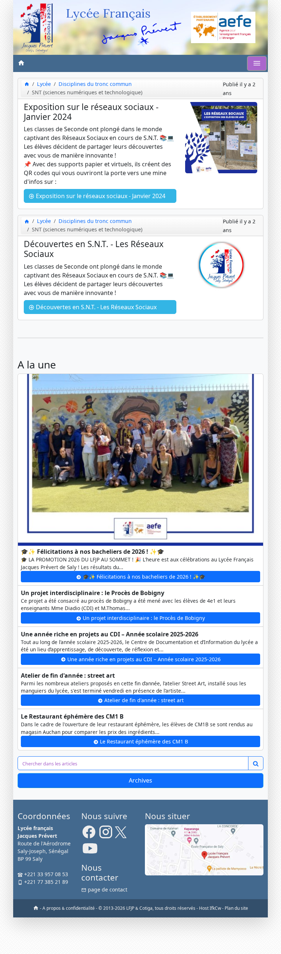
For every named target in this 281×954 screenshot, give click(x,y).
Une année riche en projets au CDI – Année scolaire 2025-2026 (143, 659)
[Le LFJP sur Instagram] (105, 834)
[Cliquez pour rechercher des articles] (255, 763)
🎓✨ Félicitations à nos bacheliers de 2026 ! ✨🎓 (143, 576)
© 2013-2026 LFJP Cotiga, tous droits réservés (146, 908)
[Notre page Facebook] (89, 834)
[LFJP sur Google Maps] (204, 849)
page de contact (106, 889)
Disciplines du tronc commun (95, 83)
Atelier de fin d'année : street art (143, 700)
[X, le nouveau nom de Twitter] (121, 834)
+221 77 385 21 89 (45, 881)
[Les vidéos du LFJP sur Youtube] (90, 851)
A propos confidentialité (68, 908)
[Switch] (257, 63)
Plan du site (236, 908)
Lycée (44, 83)
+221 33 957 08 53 (45, 874)
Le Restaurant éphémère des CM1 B (143, 741)
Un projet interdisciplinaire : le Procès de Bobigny (143, 617)
